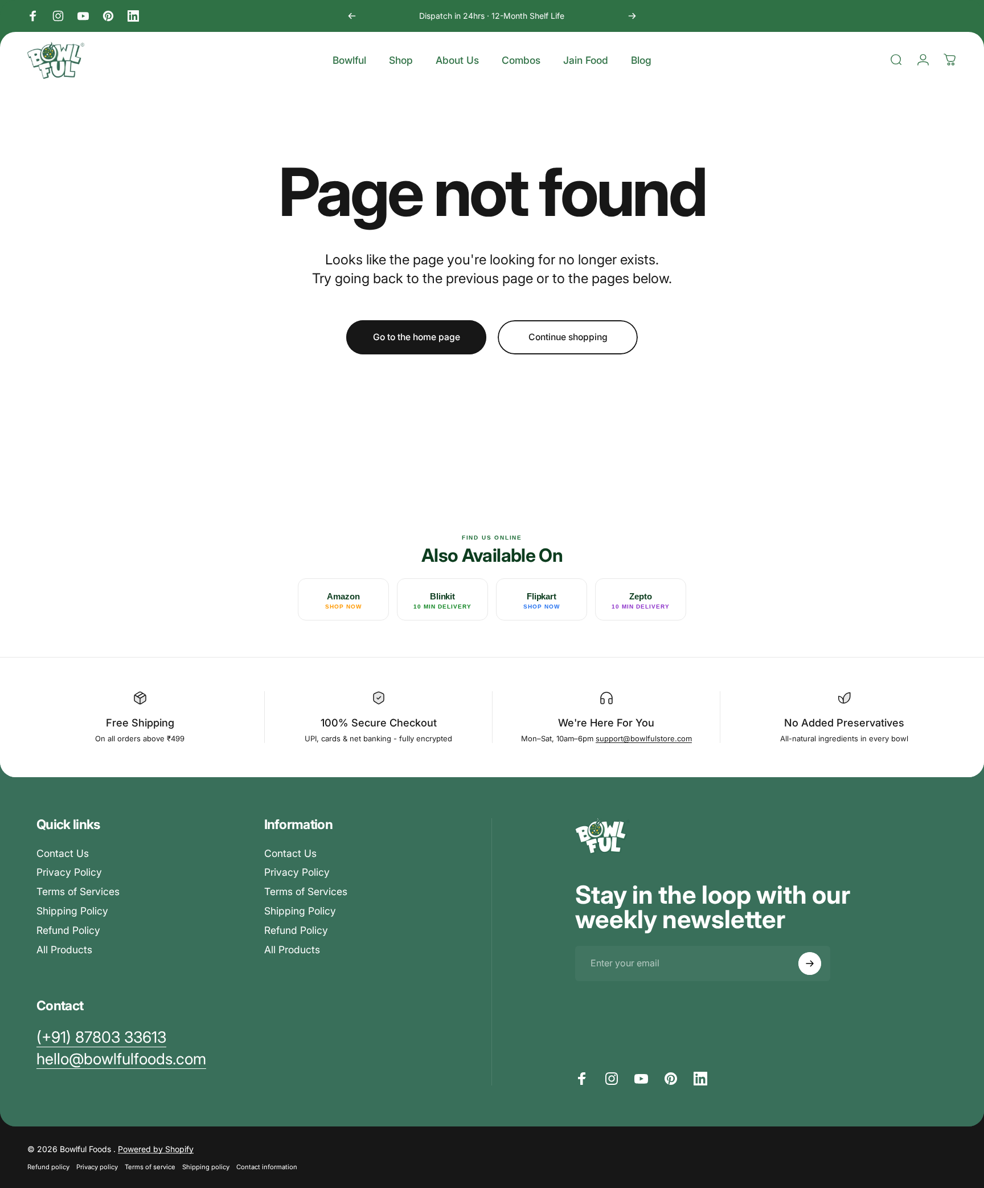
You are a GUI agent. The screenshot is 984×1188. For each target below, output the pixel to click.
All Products (64, 950)
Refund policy (48, 1166)
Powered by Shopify (156, 1148)
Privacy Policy (69, 873)
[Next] (632, 16)
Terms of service (150, 1166)
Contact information (266, 1166)
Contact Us (62, 853)
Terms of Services (78, 891)
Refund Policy (68, 930)
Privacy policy (97, 1166)
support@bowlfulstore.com (644, 738)
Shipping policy (205, 1166)
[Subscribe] (809, 963)
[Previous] (351, 16)
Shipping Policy (72, 911)
